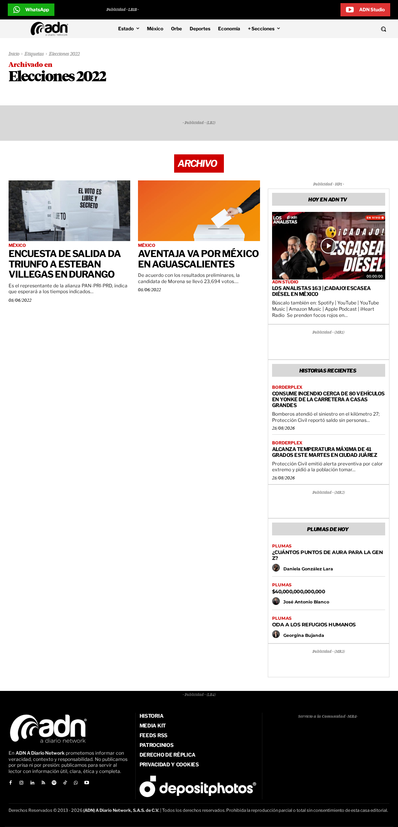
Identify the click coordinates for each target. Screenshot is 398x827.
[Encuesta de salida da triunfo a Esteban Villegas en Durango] (69, 210)
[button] (348, 29)
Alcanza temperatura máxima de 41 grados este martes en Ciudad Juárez (324, 452)
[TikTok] (64, 783)
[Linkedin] (32, 783)
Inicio (14, 54)
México (17, 245)
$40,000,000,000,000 (298, 591)
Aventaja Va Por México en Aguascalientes (198, 258)
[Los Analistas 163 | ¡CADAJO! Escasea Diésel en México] (328, 246)
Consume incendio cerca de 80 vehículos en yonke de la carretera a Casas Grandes (328, 399)
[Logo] (51, 28)
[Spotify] (54, 783)
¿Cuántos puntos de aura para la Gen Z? (327, 555)
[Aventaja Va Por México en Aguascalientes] (199, 210)
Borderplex (287, 387)
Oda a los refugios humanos (314, 624)
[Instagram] (21, 783)
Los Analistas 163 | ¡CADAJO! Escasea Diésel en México (321, 291)
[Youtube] (86, 783)
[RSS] (43, 783)
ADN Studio (285, 282)
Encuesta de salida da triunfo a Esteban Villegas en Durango (65, 264)
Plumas (282, 546)
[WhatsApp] (75, 783)
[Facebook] (10, 783)
